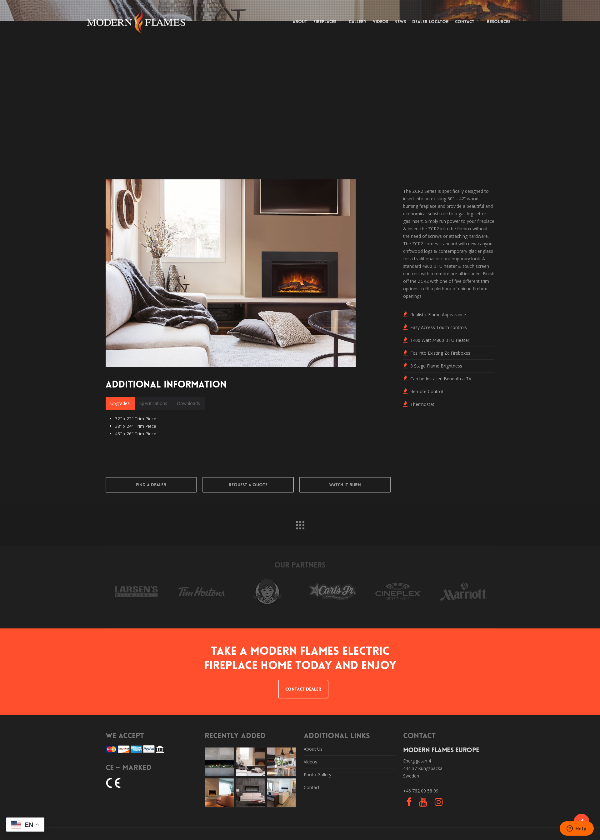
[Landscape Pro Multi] (281, 762)
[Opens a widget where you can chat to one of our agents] (576, 829)
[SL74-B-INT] (281, 793)
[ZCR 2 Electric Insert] (250, 762)
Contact (464, 21)
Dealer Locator (430, 21)
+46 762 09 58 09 (420, 791)
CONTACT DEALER (303, 689)
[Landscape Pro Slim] (219, 762)
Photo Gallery (317, 775)
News (400, 21)
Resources (498, 21)
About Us (313, 749)
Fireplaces (324, 21)
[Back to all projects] (300, 524)
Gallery (358, 21)
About (299, 21)
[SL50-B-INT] (250, 793)
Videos (380, 21)
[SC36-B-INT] (219, 793)
